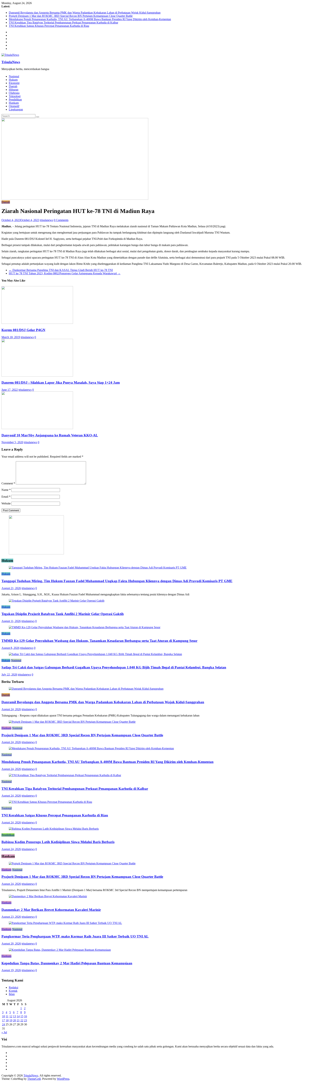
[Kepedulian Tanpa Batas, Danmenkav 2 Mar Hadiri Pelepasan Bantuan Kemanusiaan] (60, 949)
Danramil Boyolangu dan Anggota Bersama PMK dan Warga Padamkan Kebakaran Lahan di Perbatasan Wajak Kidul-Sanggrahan (85, 12)
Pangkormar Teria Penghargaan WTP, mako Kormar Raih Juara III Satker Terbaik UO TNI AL (75, 936)
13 (14, 1016)
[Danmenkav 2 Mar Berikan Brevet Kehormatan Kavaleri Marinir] (48, 896)
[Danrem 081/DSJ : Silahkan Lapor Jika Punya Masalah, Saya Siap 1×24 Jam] (37, 375)
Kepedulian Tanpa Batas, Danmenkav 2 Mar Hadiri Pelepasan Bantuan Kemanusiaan (66, 963)
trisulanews (46, 220)
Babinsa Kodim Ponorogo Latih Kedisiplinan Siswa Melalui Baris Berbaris (57, 842)
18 (7, 1020)
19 (10, 1020)
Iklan (12, 994)
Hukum (13, 79)
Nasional (14, 76)
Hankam (14, 102)
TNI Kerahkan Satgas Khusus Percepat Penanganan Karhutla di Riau (49, 25)
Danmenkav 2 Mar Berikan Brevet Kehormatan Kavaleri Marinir (51, 910)
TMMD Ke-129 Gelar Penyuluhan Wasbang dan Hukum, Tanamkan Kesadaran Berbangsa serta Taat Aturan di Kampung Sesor (99, 641)
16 (25, 1016)
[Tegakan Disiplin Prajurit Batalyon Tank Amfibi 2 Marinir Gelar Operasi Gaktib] (56, 600)
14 (18, 1016)
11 (7, 1016)
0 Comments (61, 220)
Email (5, 496)
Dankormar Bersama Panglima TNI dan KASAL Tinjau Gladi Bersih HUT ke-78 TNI (61, 270)
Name (6, 489)
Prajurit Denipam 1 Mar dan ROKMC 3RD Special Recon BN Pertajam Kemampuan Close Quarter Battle (71, 15)
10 (3, 1016)
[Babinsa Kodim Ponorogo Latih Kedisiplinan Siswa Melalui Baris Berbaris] (54, 828)
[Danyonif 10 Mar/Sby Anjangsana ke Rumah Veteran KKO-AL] (37, 428)
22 (21, 1020)
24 (3, 1024)
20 (14, 1020)
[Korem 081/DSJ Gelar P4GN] (37, 322)
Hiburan (13, 89)
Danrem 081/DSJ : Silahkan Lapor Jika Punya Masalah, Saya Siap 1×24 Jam (60, 382)
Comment (8, 483)
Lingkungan (16, 109)
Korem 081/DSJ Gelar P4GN (23, 330)
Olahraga (14, 92)
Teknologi (15, 96)
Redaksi (13, 987)
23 (25, 1020)
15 (21, 1016)
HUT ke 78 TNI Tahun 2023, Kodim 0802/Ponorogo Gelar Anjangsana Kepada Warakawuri (65, 273)
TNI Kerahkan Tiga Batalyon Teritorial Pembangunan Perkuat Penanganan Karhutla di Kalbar (63, 22)
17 (3, 1020)
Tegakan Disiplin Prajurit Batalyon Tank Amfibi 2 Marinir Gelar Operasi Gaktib (62, 614)
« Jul (4, 1032)
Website (6, 503)
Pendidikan (15, 99)
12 (10, 1016)
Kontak (13, 990)
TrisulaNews (10, 62)
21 (18, 1020)
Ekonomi (14, 83)
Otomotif (14, 106)
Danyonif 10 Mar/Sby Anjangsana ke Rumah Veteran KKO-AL (49, 435)
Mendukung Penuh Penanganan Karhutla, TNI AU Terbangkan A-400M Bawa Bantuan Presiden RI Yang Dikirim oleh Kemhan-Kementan (90, 19)
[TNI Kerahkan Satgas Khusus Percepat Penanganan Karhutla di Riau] (50, 801)
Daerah (13, 86)
